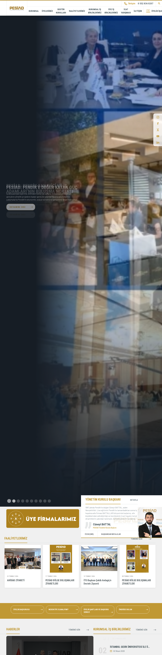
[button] (8, 501)
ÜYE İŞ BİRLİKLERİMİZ (111, 11)
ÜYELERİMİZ (47, 11)
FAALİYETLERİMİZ (77, 11)
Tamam (24, 648)
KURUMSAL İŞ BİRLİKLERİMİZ (95, 11)
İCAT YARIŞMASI (126, 11)
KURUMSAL (34, 11)
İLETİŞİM (138, 11)
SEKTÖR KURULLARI (61, 11)
